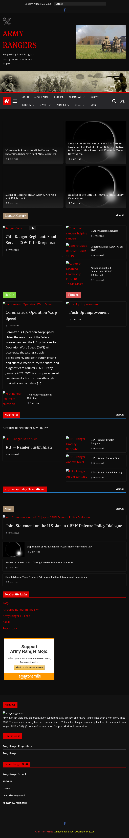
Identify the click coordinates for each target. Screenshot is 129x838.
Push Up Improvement (89, 312)
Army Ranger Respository (17, 746)
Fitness (61, 105)
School (26, 105)
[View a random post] (122, 101)
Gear (78, 105)
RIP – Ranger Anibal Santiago (107, 472)
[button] (83, 97)
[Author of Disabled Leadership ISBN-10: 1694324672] (77, 274)
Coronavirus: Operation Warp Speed (31, 315)
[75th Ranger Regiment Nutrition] (14, 399)
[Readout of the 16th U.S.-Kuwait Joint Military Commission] (96, 187)
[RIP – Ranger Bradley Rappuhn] (77, 444)
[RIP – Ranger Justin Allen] (33, 439)
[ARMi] (13, 713)
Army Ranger (10, 753)
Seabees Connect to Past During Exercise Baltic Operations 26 (39, 562)
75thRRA (7, 781)
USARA (6, 788)
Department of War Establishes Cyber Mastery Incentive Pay (59, 546)
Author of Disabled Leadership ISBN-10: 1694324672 (102, 271)
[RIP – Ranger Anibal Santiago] (77, 475)
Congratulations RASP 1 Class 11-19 (107, 248)
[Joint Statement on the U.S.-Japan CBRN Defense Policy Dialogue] (64, 517)
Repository (10, 628)
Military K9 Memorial (15, 802)
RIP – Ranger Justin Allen (29, 447)
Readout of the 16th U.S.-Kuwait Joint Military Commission (95, 196)
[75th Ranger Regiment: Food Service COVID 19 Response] (33, 228)
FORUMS (58, 97)
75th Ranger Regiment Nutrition (39, 396)
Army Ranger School (14, 774)
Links (93, 105)
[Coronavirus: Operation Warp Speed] (33, 304)
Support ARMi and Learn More (70, 726)
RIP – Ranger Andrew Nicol (105, 458)
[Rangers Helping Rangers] (77, 233)
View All (120, 215)
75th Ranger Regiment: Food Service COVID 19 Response (31, 240)
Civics (43, 105)
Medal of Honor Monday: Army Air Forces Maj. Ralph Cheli (30, 196)
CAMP (7, 622)
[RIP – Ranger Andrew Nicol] (77, 460)
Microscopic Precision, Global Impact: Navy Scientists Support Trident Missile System (31, 152)
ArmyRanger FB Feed (16, 616)
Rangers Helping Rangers (104, 231)
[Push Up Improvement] (96, 304)
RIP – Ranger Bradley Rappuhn (102, 441)
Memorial (75, 97)
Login (25, 97)
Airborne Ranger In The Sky (21, 609)
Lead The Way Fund (14, 795)
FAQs (6, 603)
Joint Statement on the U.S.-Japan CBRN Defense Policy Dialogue (64, 526)
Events (94, 97)
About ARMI (41, 97)
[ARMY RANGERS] (7, 101)
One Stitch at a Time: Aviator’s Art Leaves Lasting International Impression (46, 577)
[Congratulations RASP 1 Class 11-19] (77, 251)
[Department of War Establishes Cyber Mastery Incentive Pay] (14, 549)
